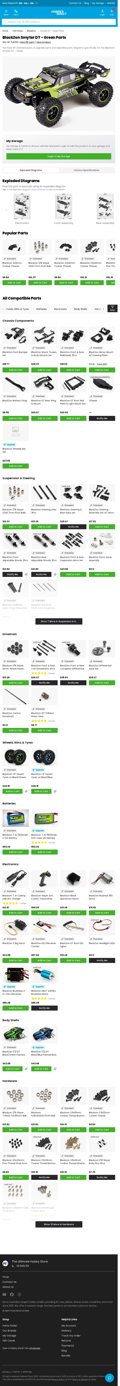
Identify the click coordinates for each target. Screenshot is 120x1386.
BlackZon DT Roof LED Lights (71, 945)
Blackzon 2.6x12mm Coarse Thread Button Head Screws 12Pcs (43, 1162)
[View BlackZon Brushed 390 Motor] (102, 879)
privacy (6, 1371)
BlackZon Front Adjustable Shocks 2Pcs (15, 559)
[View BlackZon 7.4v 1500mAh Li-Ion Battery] (15, 818)
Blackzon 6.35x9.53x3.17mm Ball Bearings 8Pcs (43, 1114)
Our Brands (9, 1330)
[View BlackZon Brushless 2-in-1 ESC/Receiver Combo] (15, 974)
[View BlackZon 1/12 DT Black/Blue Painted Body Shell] (44, 1035)
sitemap (27, 1371)
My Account (68, 1325)
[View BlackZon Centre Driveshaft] (15, 696)
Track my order (71, 1335)
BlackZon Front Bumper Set (15, 354)
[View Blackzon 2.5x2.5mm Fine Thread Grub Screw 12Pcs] (15, 1143)
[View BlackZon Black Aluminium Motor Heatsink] (73, 879)
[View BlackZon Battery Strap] (15, 383)
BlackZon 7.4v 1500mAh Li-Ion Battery (15, 836)
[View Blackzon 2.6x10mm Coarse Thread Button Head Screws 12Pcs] (92, 247)
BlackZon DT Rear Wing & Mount (43, 402)
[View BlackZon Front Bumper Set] (15, 335)
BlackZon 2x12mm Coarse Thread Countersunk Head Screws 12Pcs (12, 264)
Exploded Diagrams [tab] (31, 170)
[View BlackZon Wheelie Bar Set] (15, 432)
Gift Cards (8, 1340)
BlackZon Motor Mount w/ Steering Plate (101, 354)
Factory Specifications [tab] (86, 170)
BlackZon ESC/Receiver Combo (43, 945)
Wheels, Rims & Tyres (17, 309)
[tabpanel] (58, 200)
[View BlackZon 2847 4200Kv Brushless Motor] (44, 974)
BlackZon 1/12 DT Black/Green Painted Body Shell (13, 1053)
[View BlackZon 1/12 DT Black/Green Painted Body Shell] (15, 1035)
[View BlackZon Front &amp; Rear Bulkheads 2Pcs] (73, 335)
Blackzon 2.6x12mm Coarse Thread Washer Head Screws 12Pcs (72, 1162)
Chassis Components (18, 321)
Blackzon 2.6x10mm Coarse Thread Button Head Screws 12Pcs (91, 264)
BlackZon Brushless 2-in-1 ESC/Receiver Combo (14, 992)
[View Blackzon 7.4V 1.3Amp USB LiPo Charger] (15, 879)
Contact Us (75, 3)
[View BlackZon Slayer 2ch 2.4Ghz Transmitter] (44, 879)
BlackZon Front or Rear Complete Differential (72, 667)
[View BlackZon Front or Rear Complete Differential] (73, 649)
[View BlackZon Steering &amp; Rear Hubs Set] (73, 493)
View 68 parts (27, 42)
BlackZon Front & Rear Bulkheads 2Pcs (72, 354)
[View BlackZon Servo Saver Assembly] (102, 540)
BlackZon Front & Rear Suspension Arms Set (72, 559)
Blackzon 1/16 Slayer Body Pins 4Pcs (99, 1162)
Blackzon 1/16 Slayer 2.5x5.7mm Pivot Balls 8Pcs (40, 264)
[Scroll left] (4, 309)
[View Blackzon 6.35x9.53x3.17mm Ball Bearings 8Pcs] (44, 1095)
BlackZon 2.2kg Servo (13, 943)
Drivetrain (9, 634)
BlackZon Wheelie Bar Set (14, 450)
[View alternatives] (26, 574)
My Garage (98, 3)
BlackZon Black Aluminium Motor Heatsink (69, 897)
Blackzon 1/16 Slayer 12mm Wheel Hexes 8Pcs (13, 667)
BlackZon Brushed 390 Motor (101, 897)
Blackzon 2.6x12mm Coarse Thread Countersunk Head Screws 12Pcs (99, 1114)
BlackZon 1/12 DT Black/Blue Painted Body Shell (44, 1053)
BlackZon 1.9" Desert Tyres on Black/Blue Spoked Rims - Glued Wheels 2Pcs (42, 776)
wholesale (34, 1348)
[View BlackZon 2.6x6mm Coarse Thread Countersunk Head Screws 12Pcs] (66, 247)
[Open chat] (109, 1378)
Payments (67, 1345)
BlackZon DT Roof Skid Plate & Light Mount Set (73, 402)
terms (16, 1371)
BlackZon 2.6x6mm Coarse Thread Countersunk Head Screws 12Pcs (64, 264)
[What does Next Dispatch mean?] (36, 3)
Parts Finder (9, 1325)
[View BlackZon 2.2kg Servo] (15, 926)
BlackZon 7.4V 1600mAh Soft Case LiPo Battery (44, 836)
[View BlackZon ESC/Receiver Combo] (44, 926)
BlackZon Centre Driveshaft (11, 715)
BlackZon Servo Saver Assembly (100, 559)
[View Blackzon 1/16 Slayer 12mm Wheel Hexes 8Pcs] (15, 649)
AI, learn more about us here (15, 1310)
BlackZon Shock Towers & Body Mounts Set (44, 354)
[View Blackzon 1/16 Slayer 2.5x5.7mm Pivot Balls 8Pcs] (40, 247)
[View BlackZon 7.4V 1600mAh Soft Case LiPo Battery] (44, 818)
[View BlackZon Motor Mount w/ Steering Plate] (102, 335)
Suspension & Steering (18, 478)
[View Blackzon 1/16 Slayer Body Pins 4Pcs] (102, 1143)
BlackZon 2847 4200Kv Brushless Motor (43, 992)
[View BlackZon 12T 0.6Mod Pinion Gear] (44, 696)
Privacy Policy (58, 1379)
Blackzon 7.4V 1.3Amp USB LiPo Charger (14, 897)
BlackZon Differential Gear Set (100, 667)
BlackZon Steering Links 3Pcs (43, 511)
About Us (8, 1287)
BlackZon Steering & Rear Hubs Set (71, 511)
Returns (66, 1340)
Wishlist (111, 3)
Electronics (60, 309)
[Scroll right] (102, 309)
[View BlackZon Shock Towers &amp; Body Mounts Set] (44, 335)
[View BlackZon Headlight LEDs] (102, 926)
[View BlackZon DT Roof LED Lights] (73, 926)
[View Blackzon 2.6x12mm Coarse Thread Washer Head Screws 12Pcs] (73, 1143)
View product (43, 42)
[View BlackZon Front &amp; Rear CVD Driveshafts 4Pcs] (44, 649)
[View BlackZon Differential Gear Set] (102, 649)
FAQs (5, 1277)
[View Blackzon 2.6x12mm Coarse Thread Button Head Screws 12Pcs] (44, 1143)
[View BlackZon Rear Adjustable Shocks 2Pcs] (44, 540)
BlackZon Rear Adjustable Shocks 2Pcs (44, 559)
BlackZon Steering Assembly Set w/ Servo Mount (101, 511)
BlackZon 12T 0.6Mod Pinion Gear (42, 715)
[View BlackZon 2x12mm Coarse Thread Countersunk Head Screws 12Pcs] (14, 247)
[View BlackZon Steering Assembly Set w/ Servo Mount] (102, 493)
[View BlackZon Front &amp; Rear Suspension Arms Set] (73, 540)
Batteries (41, 309)
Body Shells (80, 309)
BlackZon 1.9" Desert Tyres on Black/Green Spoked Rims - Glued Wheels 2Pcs (14, 776)
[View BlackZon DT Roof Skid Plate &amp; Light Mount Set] (73, 383)
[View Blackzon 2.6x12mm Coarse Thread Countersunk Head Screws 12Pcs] (102, 1095)
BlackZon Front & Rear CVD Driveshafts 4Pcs (43, 667)
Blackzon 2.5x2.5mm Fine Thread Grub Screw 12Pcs (15, 1162)
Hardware (9, 1081)
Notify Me (102, 418)
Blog (86, 3)
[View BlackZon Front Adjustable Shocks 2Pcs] (15, 540)
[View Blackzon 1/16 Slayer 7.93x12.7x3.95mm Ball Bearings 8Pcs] (15, 1095)
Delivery (66, 1330)
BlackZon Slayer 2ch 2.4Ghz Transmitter (42, 897)
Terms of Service (80, 1379)
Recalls (65, 1355)
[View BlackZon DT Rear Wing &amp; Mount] (44, 383)
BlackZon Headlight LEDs (102, 943)
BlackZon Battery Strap (14, 400)
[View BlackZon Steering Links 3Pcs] (44, 493)
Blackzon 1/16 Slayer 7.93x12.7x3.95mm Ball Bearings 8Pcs (14, 1114)
